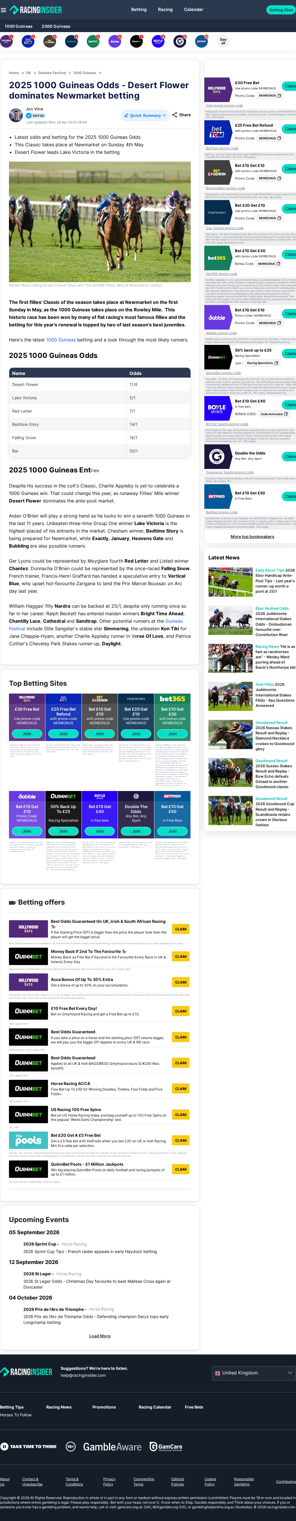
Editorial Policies (177, 1481)
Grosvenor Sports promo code (230, 472)
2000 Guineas (56, 26)
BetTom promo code (222, 148)
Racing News (59, 1406)
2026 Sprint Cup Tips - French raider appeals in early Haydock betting (90, 1251)
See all (223, 41)
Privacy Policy (109, 1481)
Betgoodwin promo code (225, 188)
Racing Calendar (155, 1406)
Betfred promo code (222, 512)
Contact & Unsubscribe (32, 1481)
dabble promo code (221, 333)
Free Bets (194, 1406)
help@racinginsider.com (83, 1375)
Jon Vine (34, 108)
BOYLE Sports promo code (227, 424)
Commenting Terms (144, 1481)
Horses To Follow (16, 1414)
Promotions (104, 1406)
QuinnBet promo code (223, 373)
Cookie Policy (210, 1481)
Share (185, 114)
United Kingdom (240, 1373)
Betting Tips (12, 1406)
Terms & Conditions (74, 1481)
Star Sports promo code (225, 228)
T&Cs (214, 117)
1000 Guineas (19, 26)
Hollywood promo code (224, 106)
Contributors (286, 1481)
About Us (5, 1481)
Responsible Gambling (244, 1481)
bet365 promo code (221, 274)
